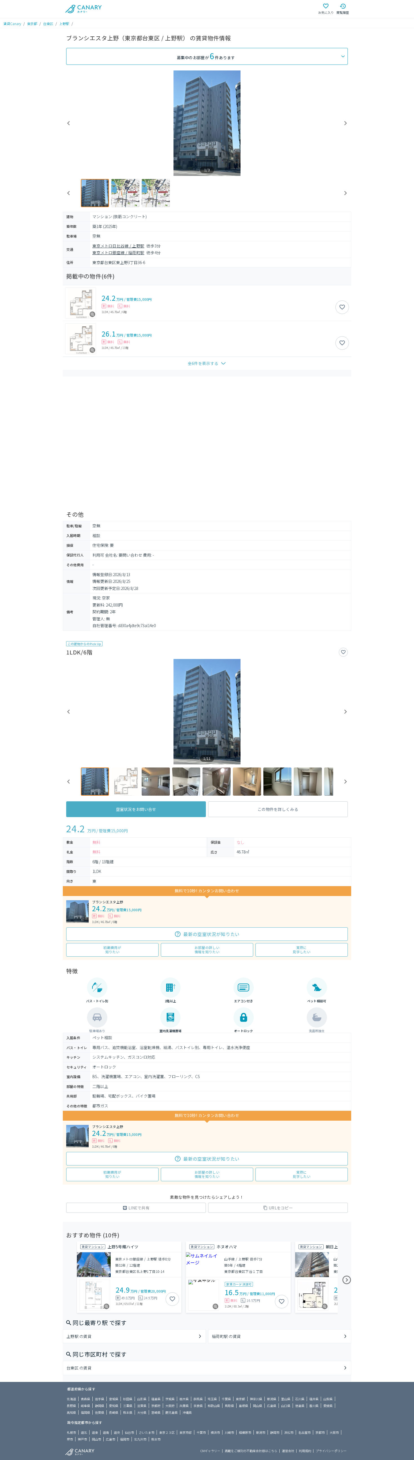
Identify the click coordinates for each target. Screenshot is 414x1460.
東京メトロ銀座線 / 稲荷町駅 (118, 252)
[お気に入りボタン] (342, 307)
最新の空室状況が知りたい (211, 934)
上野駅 (64, 23)
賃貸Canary (12, 23)
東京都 (32, 23)
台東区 (48, 23)
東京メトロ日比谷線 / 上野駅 (118, 246)
